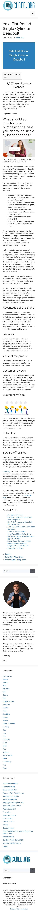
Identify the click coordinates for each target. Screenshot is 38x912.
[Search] (32, 571)
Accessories (7, 676)
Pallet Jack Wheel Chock (14, 557)
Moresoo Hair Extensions (12, 843)
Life (4, 736)
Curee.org (6, 471)
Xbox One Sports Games (12, 806)
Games (5, 717)
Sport (5, 759)
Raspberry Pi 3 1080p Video (15, 560)
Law (4, 733)
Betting (5, 682)
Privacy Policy (14, 909)
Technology (7, 762)
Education (6, 705)
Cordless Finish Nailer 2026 (13, 840)
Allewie (5, 825)
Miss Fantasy (8, 818)
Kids (4, 730)
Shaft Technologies (10, 799)
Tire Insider (7, 812)
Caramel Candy (8, 828)
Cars (4, 692)
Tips (4, 765)
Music (5, 743)
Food (4, 711)
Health (5, 720)
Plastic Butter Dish (9, 809)
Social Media (7, 755)
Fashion (6, 708)
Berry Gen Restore (9, 815)
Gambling (6, 714)
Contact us (24, 909)
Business (6, 689)
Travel (5, 768)
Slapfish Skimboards (10, 783)
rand (17, 84)
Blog (4, 685)
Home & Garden (9, 724)
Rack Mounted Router (11, 796)
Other (5, 746)
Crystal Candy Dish (10, 790)
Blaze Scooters (8, 837)
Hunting (6, 727)
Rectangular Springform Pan (13, 803)
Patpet (5, 846)
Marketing (6, 739)
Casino (5, 695)
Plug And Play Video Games (13, 793)
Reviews (8, 554)
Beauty (5, 679)
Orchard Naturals (9, 787)
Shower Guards (8, 822)
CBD (4, 698)
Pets (4, 749)
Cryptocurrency (8, 701)
